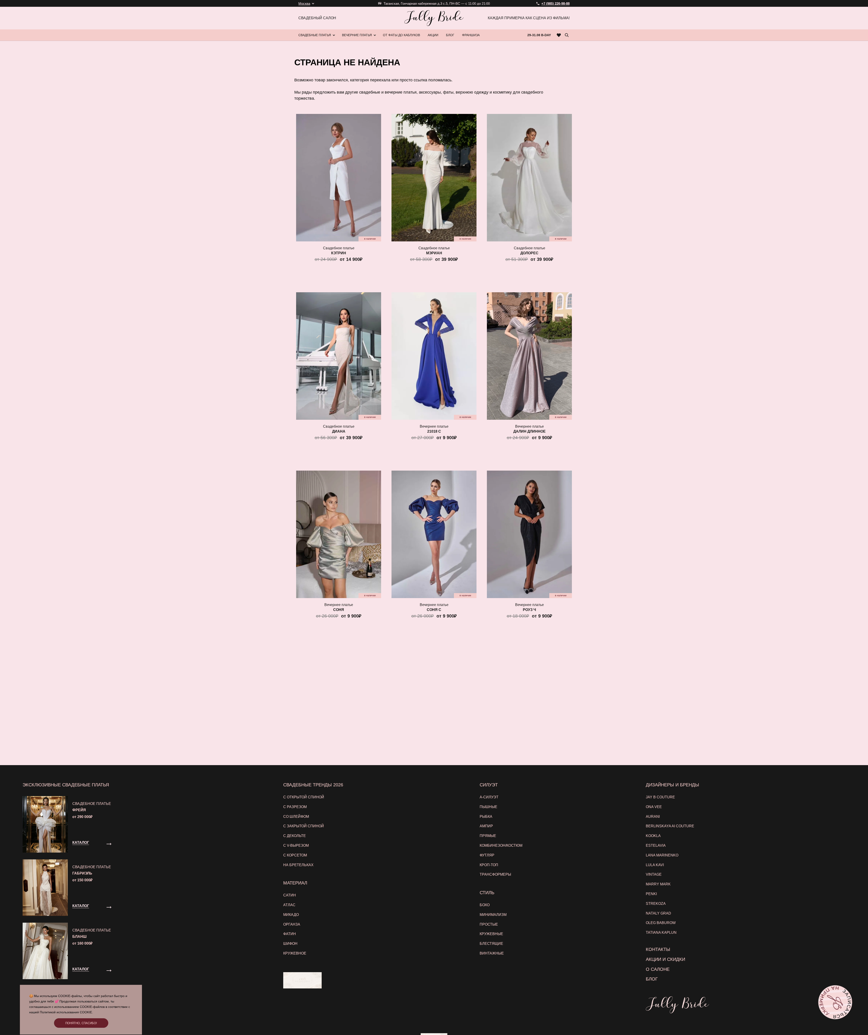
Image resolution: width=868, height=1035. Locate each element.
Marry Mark (658, 884)
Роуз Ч (529, 610)
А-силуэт (489, 797)
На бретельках (298, 865)
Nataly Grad (658, 913)
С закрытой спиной (303, 826)
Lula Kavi (655, 865)
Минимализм (493, 915)
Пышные (488, 807)
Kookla (653, 836)
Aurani (653, 816)
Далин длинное (529, 431)
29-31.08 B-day (539, 35)
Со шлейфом (296, 816)
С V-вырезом (296, 845)
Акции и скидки (665, 959)
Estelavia (656, 845)
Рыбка (486, 816)
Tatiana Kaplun (661, 932)
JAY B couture (660, 797)
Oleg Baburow (661, 923)
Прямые (488, 836)
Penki (651, 894)
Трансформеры (495, 874)
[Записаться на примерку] (835, 1002)
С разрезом (295, 807)
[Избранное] (559, 35)
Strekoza (656, 903)
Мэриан (434, 253)
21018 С (434, 431)
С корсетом (295, 855)
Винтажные (492, 953)
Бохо (485, 905)
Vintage (654, 874)
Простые (489, 924)
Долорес (529, 253)
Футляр (487, 855)
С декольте (294, 836)
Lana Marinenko (662, 855)
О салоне (658, 969)
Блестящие (491, 943)
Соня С (434, 610)
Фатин (289, 934)
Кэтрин (338, 253)
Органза (291, 924)
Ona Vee (654, 807)
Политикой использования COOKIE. (66, 1012)
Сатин (289, 895)
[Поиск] (567, 35)
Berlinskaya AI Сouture (670, 826)
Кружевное (294, 953)
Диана (338, 431)
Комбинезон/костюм (501, 845)
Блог (652, 978)
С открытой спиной (303, 797)
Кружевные (491, 934)
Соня (338, 610)
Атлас (289, 905)
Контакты (658, 949)
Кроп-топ (489, 865)
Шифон (290, 943)
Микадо (291, 915)
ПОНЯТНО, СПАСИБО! (81, 1023)
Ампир (486, 826)
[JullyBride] (434, 18)
